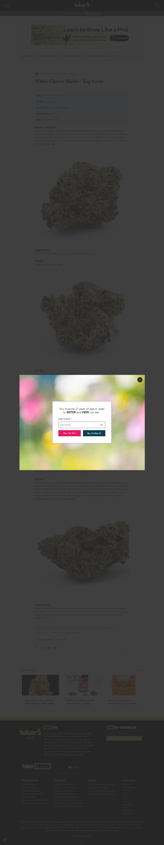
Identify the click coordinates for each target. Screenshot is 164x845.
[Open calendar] (101, 425)
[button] (139, 379)
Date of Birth (65, 419)
